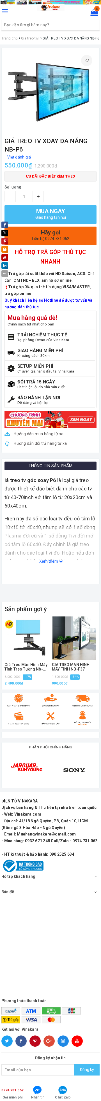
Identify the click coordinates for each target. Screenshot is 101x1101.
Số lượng (12, 187)
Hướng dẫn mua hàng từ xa (38, 434)
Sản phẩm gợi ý (25, 609)
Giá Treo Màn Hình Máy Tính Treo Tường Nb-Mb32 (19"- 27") (25, 667)
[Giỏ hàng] (92, 13)
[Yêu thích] (86, 60)
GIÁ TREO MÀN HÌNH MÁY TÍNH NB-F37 (70, 667)
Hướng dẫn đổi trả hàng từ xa (40, 443)
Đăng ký (87, 1069)
